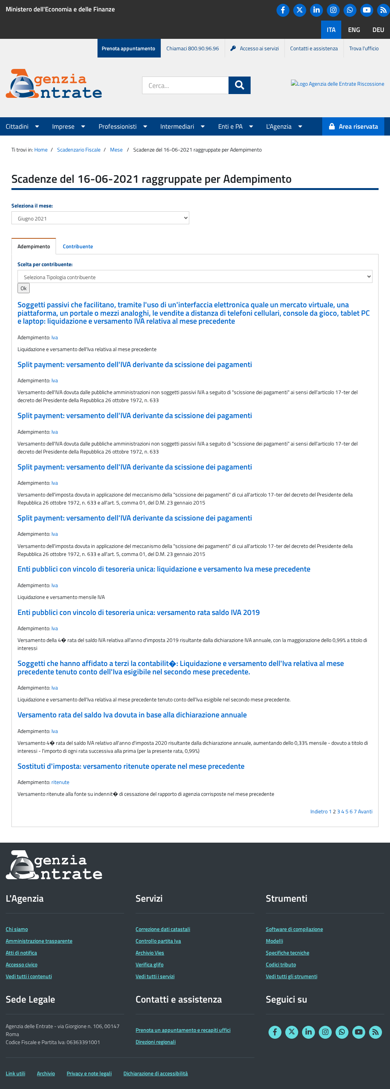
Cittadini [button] (18, 126)
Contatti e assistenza (314, 48)
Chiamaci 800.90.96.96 (192, 48)
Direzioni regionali (156, 1042)
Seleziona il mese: (32, 205)
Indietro (319, 811)
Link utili (15, 1073)
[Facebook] (283, 10)
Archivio (46, 1073)
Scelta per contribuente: (45, 264)
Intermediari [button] (178, 126)
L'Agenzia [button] (279, 126)
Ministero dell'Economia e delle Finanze (60, 9)
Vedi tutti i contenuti (29, 976)
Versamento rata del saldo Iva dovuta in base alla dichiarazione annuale (132, 714)
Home (41, 149)
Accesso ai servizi (259, 48)
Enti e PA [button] (231, 126)
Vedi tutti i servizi (155, 976)
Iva (54, 337)
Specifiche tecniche (287, 952)
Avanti (365, 811)
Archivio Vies (150, 952)
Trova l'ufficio (364, 48)
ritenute (60, 782)
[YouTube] (366, 10)
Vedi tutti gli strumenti (291, 976)
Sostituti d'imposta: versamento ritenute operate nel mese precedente (131, 766)
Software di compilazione (294, 929)
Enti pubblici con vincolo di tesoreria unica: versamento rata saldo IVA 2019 (139, 612)
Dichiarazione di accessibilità (155, 1073)
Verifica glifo (149, 964)
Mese (116, 149)
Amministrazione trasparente (39, 941)
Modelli (274, 941)
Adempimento (34, 246)
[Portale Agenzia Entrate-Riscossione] (337, 85)
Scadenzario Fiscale (79, 149)
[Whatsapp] (350, 10)
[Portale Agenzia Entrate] (54, 85)
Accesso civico (21, 964)
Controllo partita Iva (158, 941)
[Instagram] (333, 10)
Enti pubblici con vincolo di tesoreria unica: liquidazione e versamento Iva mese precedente (164, 569)
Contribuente (78, 246)
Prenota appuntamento (128, 48)
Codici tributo (281, 964)
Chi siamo (17, 929)
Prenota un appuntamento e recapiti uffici (183, 1030)
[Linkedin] (316, 10)
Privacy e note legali (89, 1073)
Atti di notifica (21, 952)
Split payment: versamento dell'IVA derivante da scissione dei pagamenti (135, 364)
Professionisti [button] (118, 126)
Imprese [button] (64, 126)
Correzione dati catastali (163, 929)
